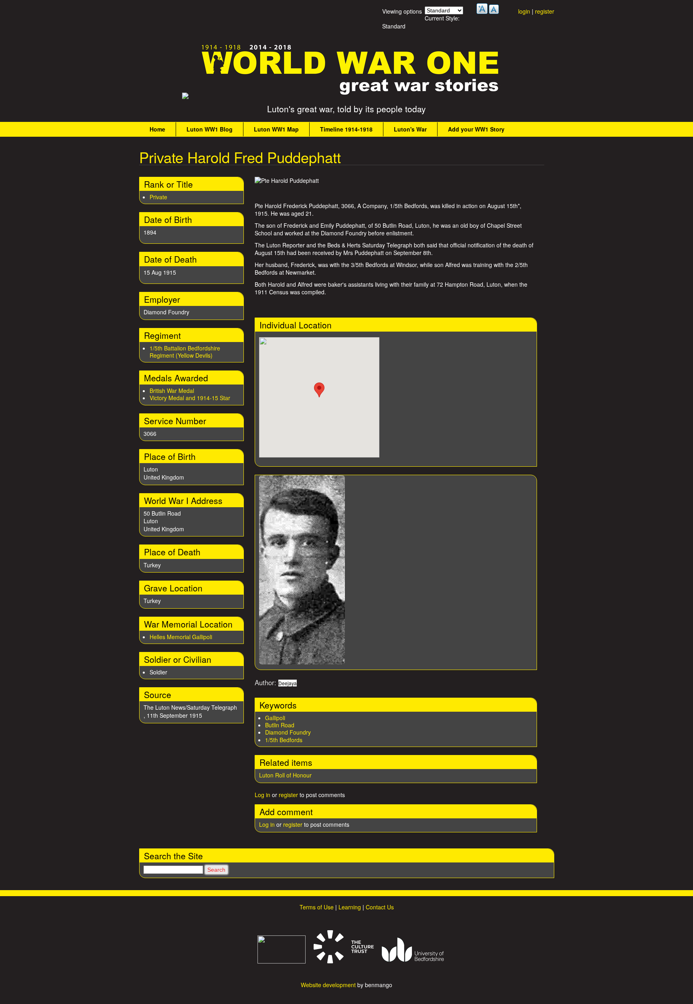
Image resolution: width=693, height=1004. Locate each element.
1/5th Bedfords (283, 740)
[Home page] (350, 95)
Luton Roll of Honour (285, 775)
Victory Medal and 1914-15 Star (190, 398)
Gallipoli (275, 718)
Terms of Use (317, 907)
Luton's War (410, 129)
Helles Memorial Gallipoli (181, 637)
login (524, 11)
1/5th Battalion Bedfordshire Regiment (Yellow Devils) (185, 351)
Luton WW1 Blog (209, 129)
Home (157, 129)
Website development (328, 985)
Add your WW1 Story (476, 129)
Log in (262, 795)
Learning (349, 907)
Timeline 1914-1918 (346, 129)
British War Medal (172, 391)
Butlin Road (279, 725)
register (544, 11)
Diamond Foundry (288, 732)
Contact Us (380, 907)
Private (158, 197)
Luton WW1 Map (276, 129)
